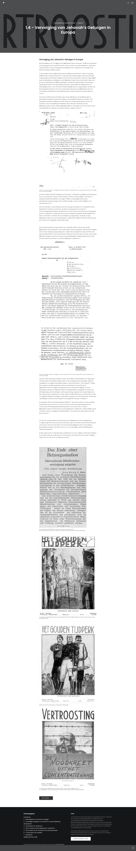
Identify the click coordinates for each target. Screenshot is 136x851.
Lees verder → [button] (46, 798)
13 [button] (87, 398)
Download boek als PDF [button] (80, 838)
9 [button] (79, 215)
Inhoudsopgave (29, 814)
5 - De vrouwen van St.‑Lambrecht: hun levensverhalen (41, 830)
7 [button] (71, 194)
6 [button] (81, 107)
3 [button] (54, 88)
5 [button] (45, 103)
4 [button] (89, 98)
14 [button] (70, 401)
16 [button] (48, 412)
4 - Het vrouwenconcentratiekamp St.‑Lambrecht (39, 828)
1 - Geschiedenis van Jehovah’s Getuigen (64, 23)
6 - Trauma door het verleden (33, 833)
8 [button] (51, 202)
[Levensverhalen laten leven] (3, 3)
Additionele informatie (30, 837)
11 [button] (80, 382)
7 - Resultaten (28, 835)
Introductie (27, 817)
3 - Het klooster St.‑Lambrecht (33, 826)
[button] (132, 3)
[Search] (127, 3)
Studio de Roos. (60, 844)
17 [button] (52, 428)
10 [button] (79, 238)
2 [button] (81, 73)
